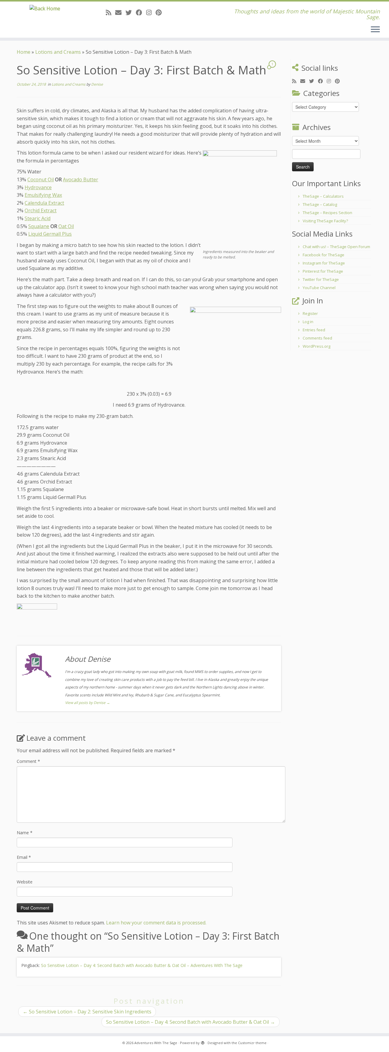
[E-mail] (120, 12)
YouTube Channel (319, 287)
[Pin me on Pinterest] (161, 12)
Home (23, 52)
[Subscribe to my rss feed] (110, 12)
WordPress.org (316, 346)
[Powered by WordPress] (203, 1042)
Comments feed (317, 338)
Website (25, 882)
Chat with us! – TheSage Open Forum (336, 246)
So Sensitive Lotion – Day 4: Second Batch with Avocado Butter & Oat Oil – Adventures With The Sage (142, 965)
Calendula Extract (44, 203)
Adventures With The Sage (155, 1042)
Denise (97, 84)
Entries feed (314, 330)
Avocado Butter (80, 179)
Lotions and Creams (58, 52)
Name (25, 832)
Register (310, 313)
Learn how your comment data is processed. (156, 922)
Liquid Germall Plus (50, 234)
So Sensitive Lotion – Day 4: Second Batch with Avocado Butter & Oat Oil (190, 1022)
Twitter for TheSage (321, 279)
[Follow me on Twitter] (131, 12)
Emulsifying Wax (43, 195)
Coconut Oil (40, 179)
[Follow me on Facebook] (141, 12)
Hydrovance (38, 187)
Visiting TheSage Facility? (325, 221)
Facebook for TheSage (323, 255)
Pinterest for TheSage (323, 271)
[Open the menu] (375, 29)
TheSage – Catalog (320, 204)
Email (24, 857)
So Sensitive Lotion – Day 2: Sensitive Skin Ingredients (87, 1011)
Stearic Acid (37, 218)
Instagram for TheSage (324, 263)
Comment (28, 761)
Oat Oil (66, 226)
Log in (308, 321)
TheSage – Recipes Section (327, 212)
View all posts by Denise (87, 702)
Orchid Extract (41, 210)
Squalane (38, 226)
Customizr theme (252, 1042)
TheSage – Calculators (323, 196)
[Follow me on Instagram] (151, 12)
